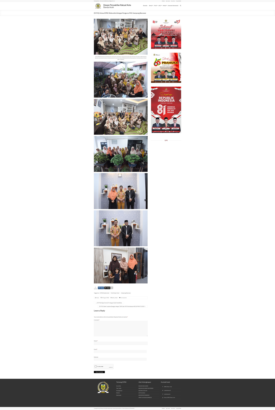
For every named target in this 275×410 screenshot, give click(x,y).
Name (96, 341)
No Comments (123, 297)
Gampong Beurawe (126, 293)
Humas (97, 297)
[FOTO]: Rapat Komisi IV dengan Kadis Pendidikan (109, 302)
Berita (150, 5)
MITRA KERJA (142, 392)
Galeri (116, 297)
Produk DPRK (178, 1)
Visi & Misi (173, 1)
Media (164, 5)
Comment (96, 320)
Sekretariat (118, 395)
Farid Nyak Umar (115, 293)
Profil (155, 5)
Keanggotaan (119, 390)
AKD (159, 5)
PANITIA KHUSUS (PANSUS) (145, 397)
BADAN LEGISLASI (143, 390)
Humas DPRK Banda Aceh (169, 397)
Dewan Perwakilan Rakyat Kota (117, 5)
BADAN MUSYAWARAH (144, 395)
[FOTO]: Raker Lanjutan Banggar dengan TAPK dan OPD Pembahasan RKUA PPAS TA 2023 (122, 306)
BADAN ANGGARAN (143, 386)
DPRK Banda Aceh (104, 293)
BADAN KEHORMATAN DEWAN (146, 388)
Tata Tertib (168, 1)
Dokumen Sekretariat (173, 5)
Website (96, 357)
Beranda (145, 5)
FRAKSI (163, 1)
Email (95, 349)
